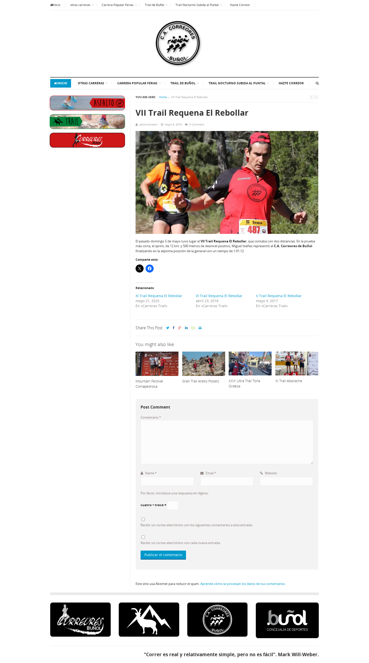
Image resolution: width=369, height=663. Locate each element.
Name (150, 473)
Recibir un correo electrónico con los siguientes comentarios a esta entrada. (197, 525)
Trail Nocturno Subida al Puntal (197, 5)
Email (210, 473)
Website (270, 473)
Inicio (56, 5)
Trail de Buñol (154, 5)
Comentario (151, 417)
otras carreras (80, 5)
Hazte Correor (240, 5)
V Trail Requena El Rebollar (279, 295)
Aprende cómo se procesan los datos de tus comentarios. (243, 583)
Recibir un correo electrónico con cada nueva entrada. (181, 543)
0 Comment (196, 124)
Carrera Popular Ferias (118, 5)
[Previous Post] (312, 97)
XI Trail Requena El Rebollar (159, 295)
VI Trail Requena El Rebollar (219, 295)
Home (163, 97)
